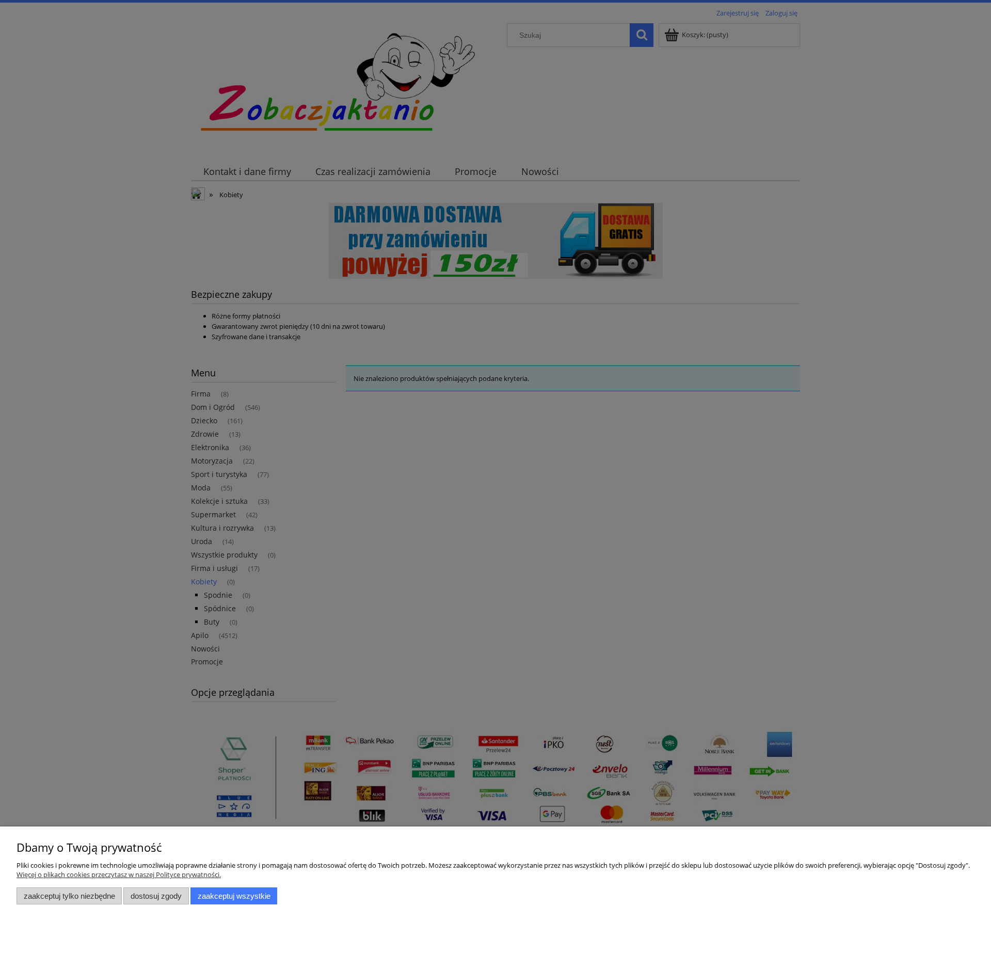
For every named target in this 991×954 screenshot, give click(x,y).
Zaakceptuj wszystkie (234, 896)
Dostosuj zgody (156, 896)
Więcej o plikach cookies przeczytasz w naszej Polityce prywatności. (119, 874)
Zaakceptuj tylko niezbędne (69, 896)
